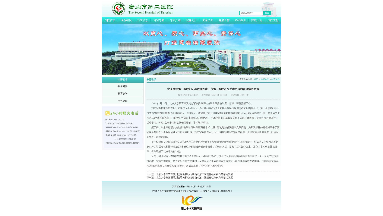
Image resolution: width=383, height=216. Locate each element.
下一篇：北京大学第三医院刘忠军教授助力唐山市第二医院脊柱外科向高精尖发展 (190, 177)
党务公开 (207, 20)
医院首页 (110, 20)
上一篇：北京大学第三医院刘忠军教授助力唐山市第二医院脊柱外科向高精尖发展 (190, 174)
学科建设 (122, 100)
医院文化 (273, 20)
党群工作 (224, 20)
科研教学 (240, 20)
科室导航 (158, 20)
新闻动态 (142, 20)
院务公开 (191, 20)
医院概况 (126, 20)
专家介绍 (175, 20)
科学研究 (122, 86)
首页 (256, 79)
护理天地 (256, 20)
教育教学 (122, 93)
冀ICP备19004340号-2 (222, 191)
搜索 (267, 13)
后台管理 (206, 186)
